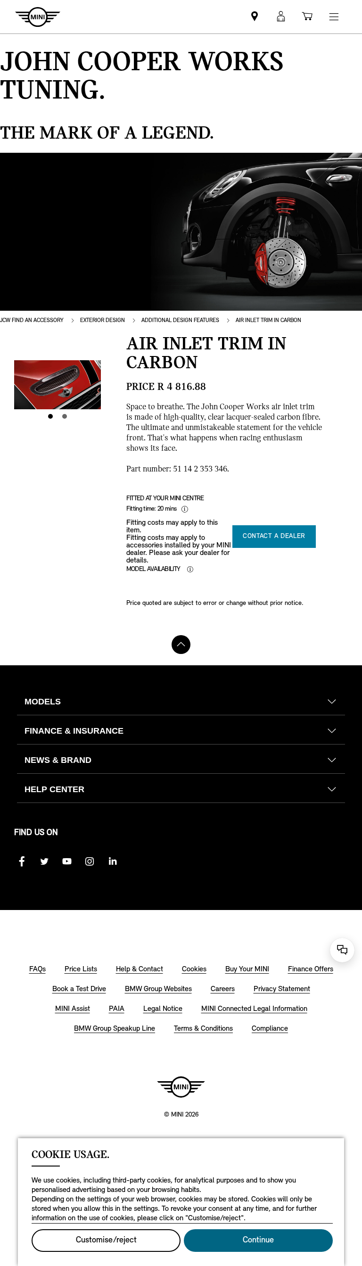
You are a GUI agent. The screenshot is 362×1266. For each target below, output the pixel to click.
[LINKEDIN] (112, 861)
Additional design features (180, 320)
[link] (254, 16)
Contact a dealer (274, 536)
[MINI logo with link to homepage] (181, 1087)
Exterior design (102, 320)
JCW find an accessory (32, 320)
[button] (281, 16)
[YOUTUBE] (66, 861)
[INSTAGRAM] (89, 861)
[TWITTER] (44, 861)
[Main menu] (334, 16)
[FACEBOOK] (21, 861)
